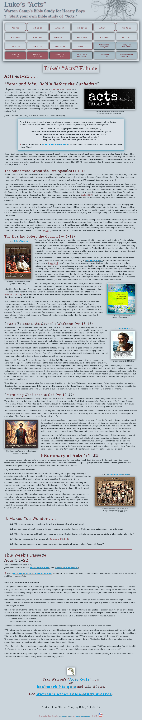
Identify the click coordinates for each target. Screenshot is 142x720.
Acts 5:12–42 (82, 37)
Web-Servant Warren (65, 716)
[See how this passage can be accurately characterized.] (109, 108)
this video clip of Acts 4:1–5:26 (32, 573)
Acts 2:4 (53, 263)
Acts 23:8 (87, 195)
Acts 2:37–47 (104, 28)
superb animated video (56, 144)
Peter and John (62, 89)
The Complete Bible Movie (118, 474)
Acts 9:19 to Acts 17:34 (37, 55)
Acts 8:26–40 (60, 47)
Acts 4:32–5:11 (59, 37)
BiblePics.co (21, 241)
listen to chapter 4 (66, 567)
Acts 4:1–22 (15, 37)
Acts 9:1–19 (82, 47)
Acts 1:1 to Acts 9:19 (15, 55)
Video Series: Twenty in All (104, 46)
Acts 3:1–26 (126, 28)
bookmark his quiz (56, 686)
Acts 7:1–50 (126, 37)
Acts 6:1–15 (104, 37)
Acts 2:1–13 (59, 28)
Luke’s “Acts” (25, 4)
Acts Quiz (79, 679)
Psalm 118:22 (13, 294)
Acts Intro (15, 28)
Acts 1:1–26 (37, 28)
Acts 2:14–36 (82, 28)
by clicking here (40, 567)
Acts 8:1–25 (37, 47)
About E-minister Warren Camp (126, 55)
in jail (46, 230)
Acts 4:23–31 (38, 37)
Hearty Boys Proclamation (127, 46)
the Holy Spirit (94, 260)
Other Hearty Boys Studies (82, 55)
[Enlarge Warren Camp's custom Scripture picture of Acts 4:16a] (115, 505)
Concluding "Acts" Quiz (104, 55)
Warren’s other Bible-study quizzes (74, 694)
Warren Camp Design (83, 716)
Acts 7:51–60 (15, 47)
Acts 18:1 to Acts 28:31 (59, 55)
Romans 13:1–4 (59, 539)
